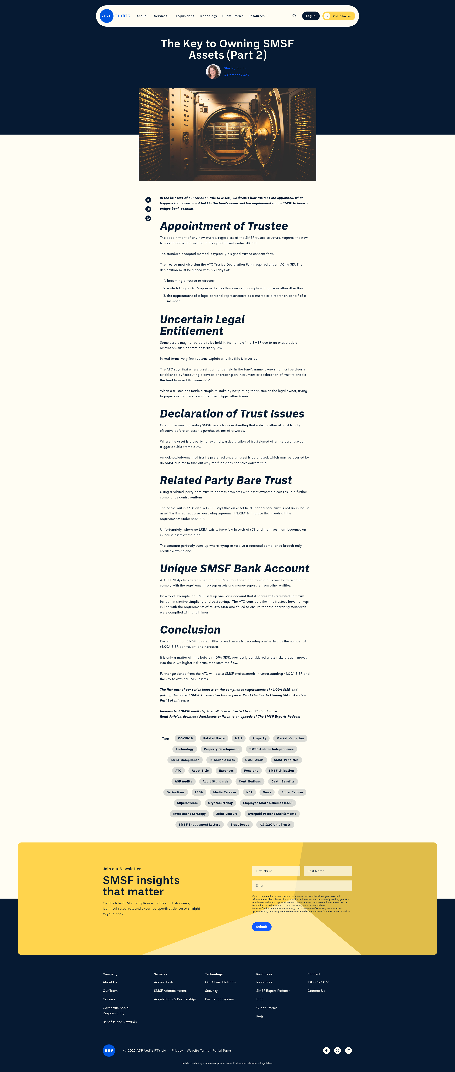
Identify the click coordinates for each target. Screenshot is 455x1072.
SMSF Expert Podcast (273, 990)
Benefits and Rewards (120, 1021)
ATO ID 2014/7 (171, 580)
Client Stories (266, 1007)
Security (211, 990)
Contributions (250, 781)
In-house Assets (222, 760)
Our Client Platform (220, 982)
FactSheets (208, 716)
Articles (175, 716)
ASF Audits (183, 781)
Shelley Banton (236, 68)
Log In (311, 16)
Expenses (226, 770)
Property (259, 738)
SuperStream (187, 803)
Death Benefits (283, 781)
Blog (259, 999)
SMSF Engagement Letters (199, 824)
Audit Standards (216, 781)
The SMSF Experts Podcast (279, 716)
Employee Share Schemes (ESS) (268, 803)
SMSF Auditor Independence (271, 749)
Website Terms (198, 1050)
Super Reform (292, 792)
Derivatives (176, 792)
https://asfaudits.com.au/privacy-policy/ (273, 908)
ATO (178, 770)
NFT (249, 792)
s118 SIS (251, 243)
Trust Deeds (240, 824)
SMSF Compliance (185, 760)
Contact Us (316, 990)
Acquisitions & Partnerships (175, 999)
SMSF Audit (254, 760)
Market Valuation (290, 738)
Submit (261, 926)
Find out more (266, 711)
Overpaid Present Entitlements (272, 813)
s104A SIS (287, 264)
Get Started (342, 16)
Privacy (177, 1050)
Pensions (251, 770)
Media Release (224, 792)
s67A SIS (197, 518)
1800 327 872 (318, 982)
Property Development (221, 749)
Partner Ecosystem (219, 999)
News (267, 792)
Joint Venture (227, 813)
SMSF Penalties (286, 760)
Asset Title (200, 770)
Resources (264, 982)
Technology (185, 749)
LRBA (199, 792)
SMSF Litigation (281, 770)
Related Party (214, 738)
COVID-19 (185, 738)
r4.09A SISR (169, 646)
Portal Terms (222, 1050)
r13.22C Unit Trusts (275, 824)
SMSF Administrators (170, 990)
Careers (109, 999)
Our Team (110, 990)
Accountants (163, 982)
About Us (110, 982)
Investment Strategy (189, 813)
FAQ (259, 1016)
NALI (238, 738)
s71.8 (190, 508)
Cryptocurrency (220, 803)
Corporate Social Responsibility (116, 1010)
